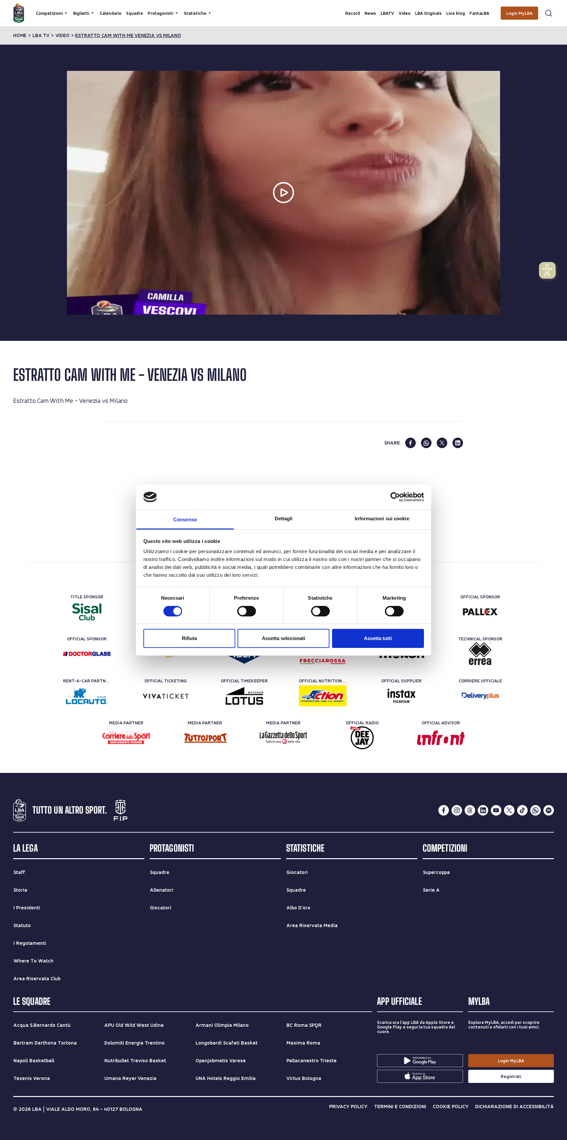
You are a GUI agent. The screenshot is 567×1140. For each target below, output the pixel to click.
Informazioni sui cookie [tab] (382, 518)
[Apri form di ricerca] (548, 13)
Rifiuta (189, 638)
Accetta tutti (378, 638)
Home (20, 35)
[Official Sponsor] (480, 611)
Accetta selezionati (283, 638)
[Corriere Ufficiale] (480, 695)
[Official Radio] (362, 737)
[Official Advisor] (441, 737)
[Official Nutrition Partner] (322, 695)
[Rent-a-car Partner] (87, 695)
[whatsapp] (426, 443)
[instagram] (457, 810)
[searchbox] (283, 8)
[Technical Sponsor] (480, 653)
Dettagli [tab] (284, 518)
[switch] (246, 611)
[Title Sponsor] (87, 611)
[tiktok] (522, 810)
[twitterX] (509, 810)
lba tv (41, 35)
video (62, 35)
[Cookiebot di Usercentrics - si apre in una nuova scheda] (395, 497)
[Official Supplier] (401, 695)
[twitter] (442, 443)
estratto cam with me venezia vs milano (128, 35)
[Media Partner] (126, 737)
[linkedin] (457, 443)
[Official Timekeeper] (244, 695)
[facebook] (410, 443)
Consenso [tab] (185, 519)
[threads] (470, 810)
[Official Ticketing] (165, 695)
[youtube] (496, 810)
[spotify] (548, 810)
